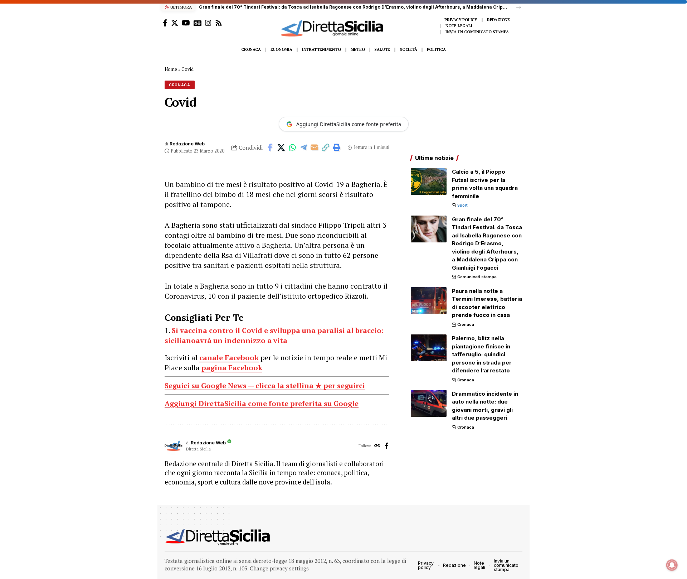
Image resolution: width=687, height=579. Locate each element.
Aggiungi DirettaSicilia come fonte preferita (348, 124)
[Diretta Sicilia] (218, 537)
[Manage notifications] (672, 565)
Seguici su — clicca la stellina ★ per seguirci (265, 385)
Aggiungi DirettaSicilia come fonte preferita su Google (262, 403)
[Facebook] (165, 23)
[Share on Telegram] (303, 147)
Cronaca (179, 85)
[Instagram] (208, 23)
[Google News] (197, 23)
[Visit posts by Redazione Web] (173, 446)
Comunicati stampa (477, 276)
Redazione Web (187, 143)
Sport (462, 205)
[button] (518, 7)
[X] (174, 23)
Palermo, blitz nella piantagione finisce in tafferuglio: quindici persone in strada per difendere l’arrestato (482, 354)
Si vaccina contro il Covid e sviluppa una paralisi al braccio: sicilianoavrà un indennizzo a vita (274, 335)
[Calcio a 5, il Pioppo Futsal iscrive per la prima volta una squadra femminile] (429, 181)
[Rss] (218, 23)
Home (171, 69)
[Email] (315, 147)
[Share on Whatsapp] (292, 147)
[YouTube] (186, 23)
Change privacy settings (279, 568)
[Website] (377, 446)
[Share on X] (281, 147)
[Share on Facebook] (270, 147)
